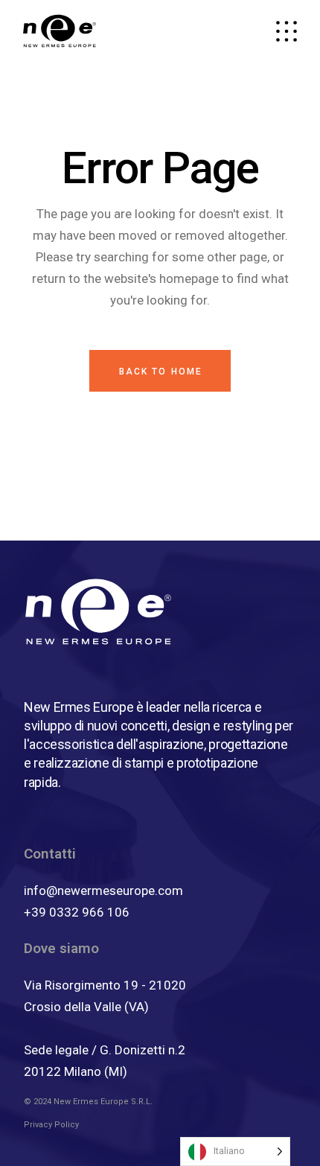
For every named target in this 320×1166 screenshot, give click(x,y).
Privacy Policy (51, 1125)
